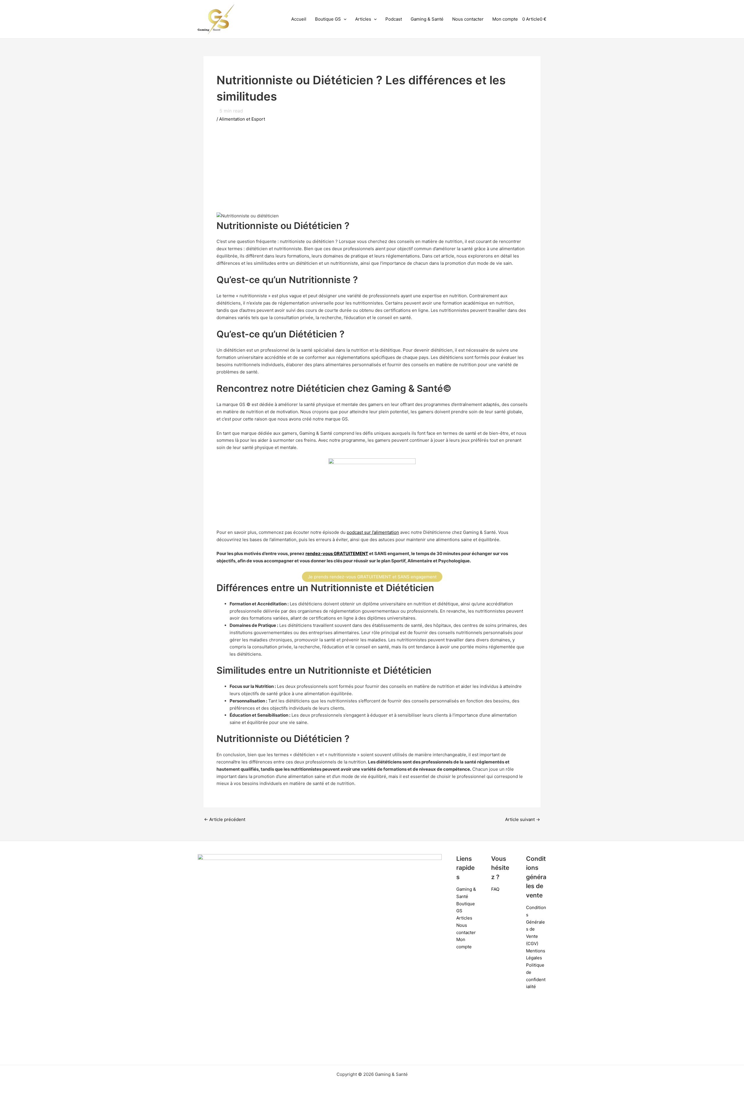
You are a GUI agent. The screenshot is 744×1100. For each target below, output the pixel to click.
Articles (363, 19)
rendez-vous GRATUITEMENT (336, 553)
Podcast (393, 19)
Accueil (298, 19)
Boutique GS (328, 19)
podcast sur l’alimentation (373, 532)
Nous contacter (468, 19)
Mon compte (505, 19)
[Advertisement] (372, 171)
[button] (343, 19)
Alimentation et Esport (242, 119)
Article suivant (522, 819)
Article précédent (224, 819)
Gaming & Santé (427, 19)
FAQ (495, 889)
